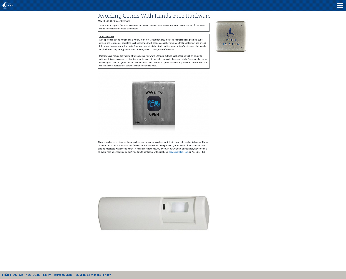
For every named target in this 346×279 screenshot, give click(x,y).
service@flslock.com (179, 152)
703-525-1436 (22, 274)
